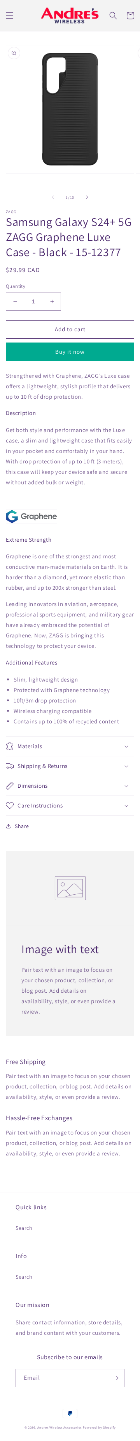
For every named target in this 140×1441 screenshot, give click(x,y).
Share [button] (22, 826)
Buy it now (70, 351)
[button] (9, 15)
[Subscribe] (115, 1378)
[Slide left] (52, 197)
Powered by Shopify (99, 1427)
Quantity (15, 286)
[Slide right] (87, 197)
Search (24, 1227)
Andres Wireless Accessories (59, 1427)
